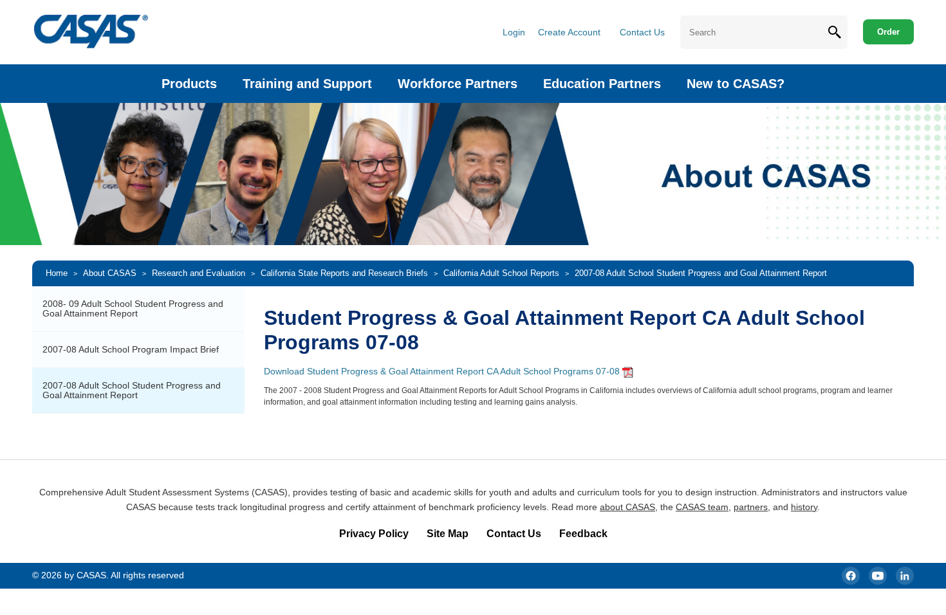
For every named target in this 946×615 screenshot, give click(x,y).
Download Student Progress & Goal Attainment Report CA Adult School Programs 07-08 (442, 371)
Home (57, 273)
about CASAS (627, 507)
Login (514, 32)
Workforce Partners (457, 84)
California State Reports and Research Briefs (344, 273)
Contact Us (642, 32)
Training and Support (307, 84)
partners (751, 507)
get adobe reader (627, 372)
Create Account (569, 32)
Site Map (447, 533)
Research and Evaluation (198, 273)
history (804, 507)
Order (888, 32)
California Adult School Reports (501, 273)
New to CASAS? (735, 84)
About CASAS (109, 273)
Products (189, 84)
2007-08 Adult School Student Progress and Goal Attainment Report (131, 390)
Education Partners (602, 84)
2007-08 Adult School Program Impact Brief (130, 349)
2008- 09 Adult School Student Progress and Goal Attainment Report (132, 308)
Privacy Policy (374, 533)
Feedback (583, 533)
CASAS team (702, 507)
